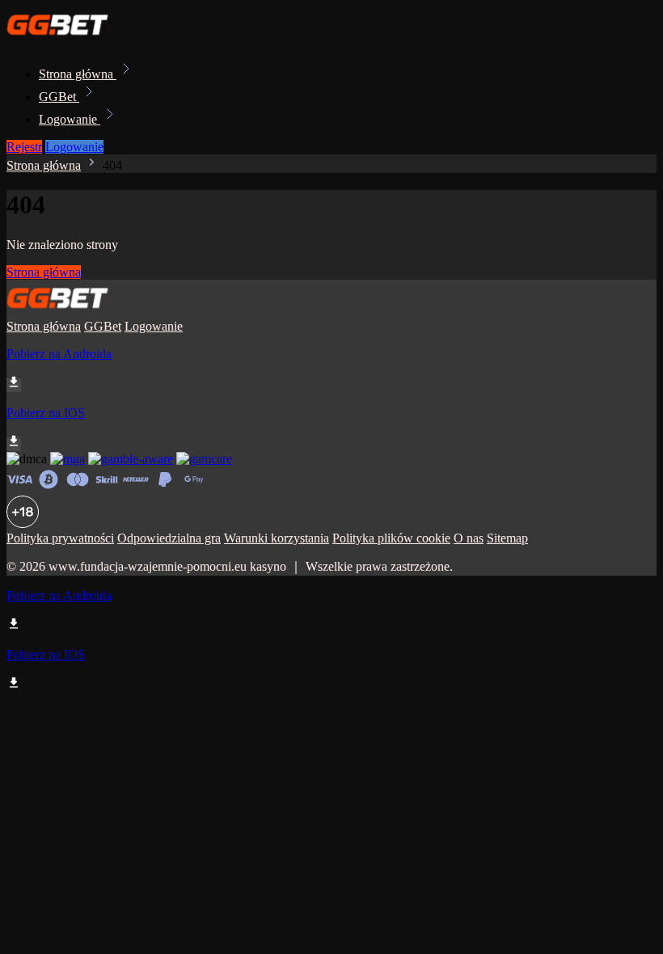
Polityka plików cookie (391, 538)
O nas (469, 538)
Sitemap (507, 538)
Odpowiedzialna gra (169, 538)
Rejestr (24, 147)
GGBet (59, 96)
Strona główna (77, 74)
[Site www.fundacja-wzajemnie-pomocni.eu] (61, 38)
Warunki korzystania (276, 538)
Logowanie (69, 119)
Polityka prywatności (60, 538)
